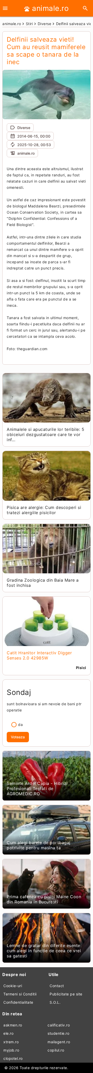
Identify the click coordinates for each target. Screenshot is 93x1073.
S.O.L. (55, 1002)
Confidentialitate (18, 1002)
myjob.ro (11, 1050)
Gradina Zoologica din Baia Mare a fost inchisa (43, 582)
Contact (57, 986)
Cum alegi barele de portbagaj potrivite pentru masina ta (39, 845)
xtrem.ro (11, 1042)
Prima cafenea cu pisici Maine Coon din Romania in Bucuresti (44, 899)
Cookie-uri (12, 986)
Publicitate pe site (66, 994)
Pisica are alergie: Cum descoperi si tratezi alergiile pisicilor (44, 510)
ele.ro (8, 1033)
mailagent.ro (59, 1042)
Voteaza (18, 737)
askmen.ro (12, 1025)
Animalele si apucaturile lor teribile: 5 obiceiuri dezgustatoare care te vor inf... (45, 434)
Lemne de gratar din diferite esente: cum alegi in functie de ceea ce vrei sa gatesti (44, 950)
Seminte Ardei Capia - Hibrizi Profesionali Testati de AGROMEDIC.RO (37, 788)
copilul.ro (56, 1050)
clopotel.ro (13, 1058)
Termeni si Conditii (20, 994)
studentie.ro (58, 1033)
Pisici (81, 667)
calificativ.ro (59, 1025)
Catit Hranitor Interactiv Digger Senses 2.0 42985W (39, 655)
